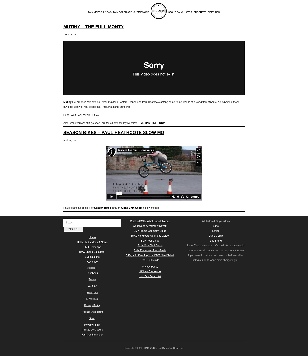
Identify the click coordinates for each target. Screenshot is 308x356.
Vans (216, 226)
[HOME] (159, 11)
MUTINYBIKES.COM (153, 123)
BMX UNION (150, 348)
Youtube (92, 286)
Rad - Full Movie (150, 260)
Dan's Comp (216, 235)
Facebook (92, 273)
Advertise (92, 261)
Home (92, 237)
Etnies (215, 231)
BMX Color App (92, 247)
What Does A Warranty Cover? (150, 226)
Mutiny (67, 102)
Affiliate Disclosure (92, 312)
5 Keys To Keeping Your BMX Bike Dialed (150, 255)
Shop (92, 318)
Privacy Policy (92, 305)
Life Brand (216, 240)
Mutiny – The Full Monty (93, 26)
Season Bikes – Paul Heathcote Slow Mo (113, 132)
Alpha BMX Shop (131, 207)
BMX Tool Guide (150, 240)
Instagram (92, 292)
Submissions (92, 257)
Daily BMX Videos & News (92, 242)
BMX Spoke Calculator (92, 252)
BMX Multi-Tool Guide (150, 245)
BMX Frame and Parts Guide (150, 250)
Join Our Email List (92, 334)
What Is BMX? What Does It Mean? (150, 221)
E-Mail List (92, 299)
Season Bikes (102, 207)
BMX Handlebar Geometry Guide (150, 235)
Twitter (92, 279)
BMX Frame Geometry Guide (150, 231)
